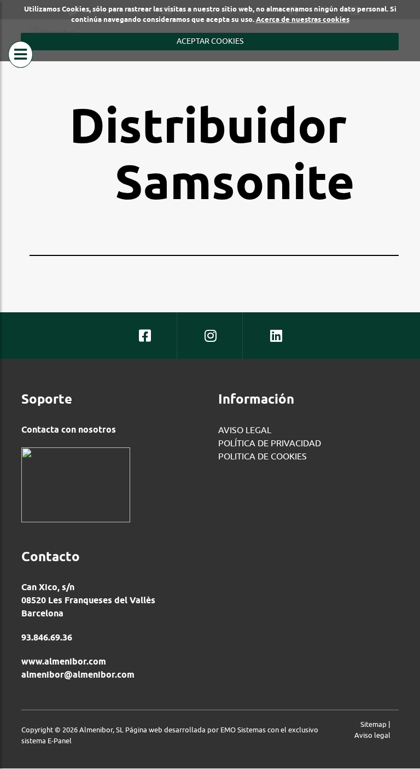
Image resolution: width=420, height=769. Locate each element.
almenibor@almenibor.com (78, 674)
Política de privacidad (269, 443)
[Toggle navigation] (20, 54)
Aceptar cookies (210, 41)
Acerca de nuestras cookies (302, 19)
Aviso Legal (244, 430)
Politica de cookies (262, 456)
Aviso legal (372, 735)
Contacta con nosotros (68, 429)
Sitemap (373, 724)
